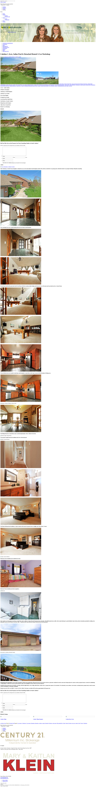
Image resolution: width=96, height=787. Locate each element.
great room (54, 723)
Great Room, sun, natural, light (23, 84)
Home (4, 13)
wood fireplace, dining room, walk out (66, 84)
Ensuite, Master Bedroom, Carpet (12, 85)
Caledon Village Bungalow (38, 719)
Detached (46, 723)
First (14, 157)
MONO (4, 49)
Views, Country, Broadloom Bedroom (25, 85)
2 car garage (19, 723)
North (64, 723)
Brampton (33, 723)
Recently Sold (7, 16)
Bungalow (37, 723)
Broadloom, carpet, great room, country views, (10, 84)
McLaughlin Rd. (60, 723)
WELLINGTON (6, 51)
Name (4, 156)
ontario (76, 723)
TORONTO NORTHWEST (8, 43)
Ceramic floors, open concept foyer (72, 83)
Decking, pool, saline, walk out (66, 85)
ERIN (4, 50)
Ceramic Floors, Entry (62, 83)
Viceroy (81, 723)
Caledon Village (3, 719)
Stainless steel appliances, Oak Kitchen (52, 84)
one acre (73, 723)
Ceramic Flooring (85, 84)
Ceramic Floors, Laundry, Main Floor (38, 85)
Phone (4, 160)
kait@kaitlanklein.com (4, 778)
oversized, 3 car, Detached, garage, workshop (53, 85)
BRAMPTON (5, 46)
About (4, 17)
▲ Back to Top (3, 723)
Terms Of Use (5, 781)
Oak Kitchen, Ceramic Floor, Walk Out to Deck (37, 84)
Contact (4, 21)
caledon (40, 723)
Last (26, 157)
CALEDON (5, 44)
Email (4, 158)
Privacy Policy (5, 780)
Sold (79, 723)
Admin (20, 56)
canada (43, 723)
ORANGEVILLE (6, 47)
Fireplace (50, 723)
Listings (4, 14)
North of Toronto (69, 723)
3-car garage (28, 723)
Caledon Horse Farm (70, 719)
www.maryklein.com (4, 777)
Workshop (85, 723)
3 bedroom (24, 723)
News (4, 20)
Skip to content (3, 2)
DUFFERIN (5, 48)
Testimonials (7, 19)
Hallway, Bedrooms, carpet (77, 84)
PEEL (4, 45)
